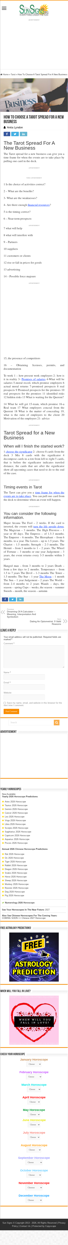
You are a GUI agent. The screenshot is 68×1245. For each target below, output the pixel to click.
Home (5, 74)
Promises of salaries (34, 379)
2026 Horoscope (17, 796)
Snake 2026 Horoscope (16, 873)
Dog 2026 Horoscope (15, 892)
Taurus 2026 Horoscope (16, 805)
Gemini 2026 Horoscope (16, 809)
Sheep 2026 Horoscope (16, 880)
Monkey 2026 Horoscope (17, 884)
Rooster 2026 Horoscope (16, 888)
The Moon (45, 576)
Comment (9, 643)
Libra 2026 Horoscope (15, 824)
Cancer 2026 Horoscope (16, 813)
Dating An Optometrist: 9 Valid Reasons (45, 621)
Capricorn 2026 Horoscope (17, 835)
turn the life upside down (48, 526)
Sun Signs (7, 1223)
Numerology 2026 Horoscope (19, 902)
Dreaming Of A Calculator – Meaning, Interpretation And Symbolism (21, 613)
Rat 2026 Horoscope (14, 854)
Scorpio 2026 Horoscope (16, 828)
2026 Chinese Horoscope (22, 849)
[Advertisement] (34, 755)
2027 (47, 909)
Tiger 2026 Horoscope (15, 861)
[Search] (56, 722)
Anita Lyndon (15, 127)
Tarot (13, 74)
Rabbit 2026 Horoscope (16, 865)
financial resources (39, 205)
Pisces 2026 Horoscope (16, 843)
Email (7, 682)
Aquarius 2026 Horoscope (17, 839)
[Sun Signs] (34, 10)
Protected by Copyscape (44, 1226)
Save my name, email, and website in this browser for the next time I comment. (33, 704)
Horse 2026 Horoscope (16, 876)
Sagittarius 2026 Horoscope (18, 831)
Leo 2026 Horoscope (14, 816)
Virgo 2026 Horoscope (15, 820)
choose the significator (19, 451)
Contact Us (25, 1226)
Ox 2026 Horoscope (14, 858)
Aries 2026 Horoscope (15, 801)
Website (7, 693)
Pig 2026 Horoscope (14, 895)
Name (7, 672)
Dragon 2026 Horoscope (16, 869)
